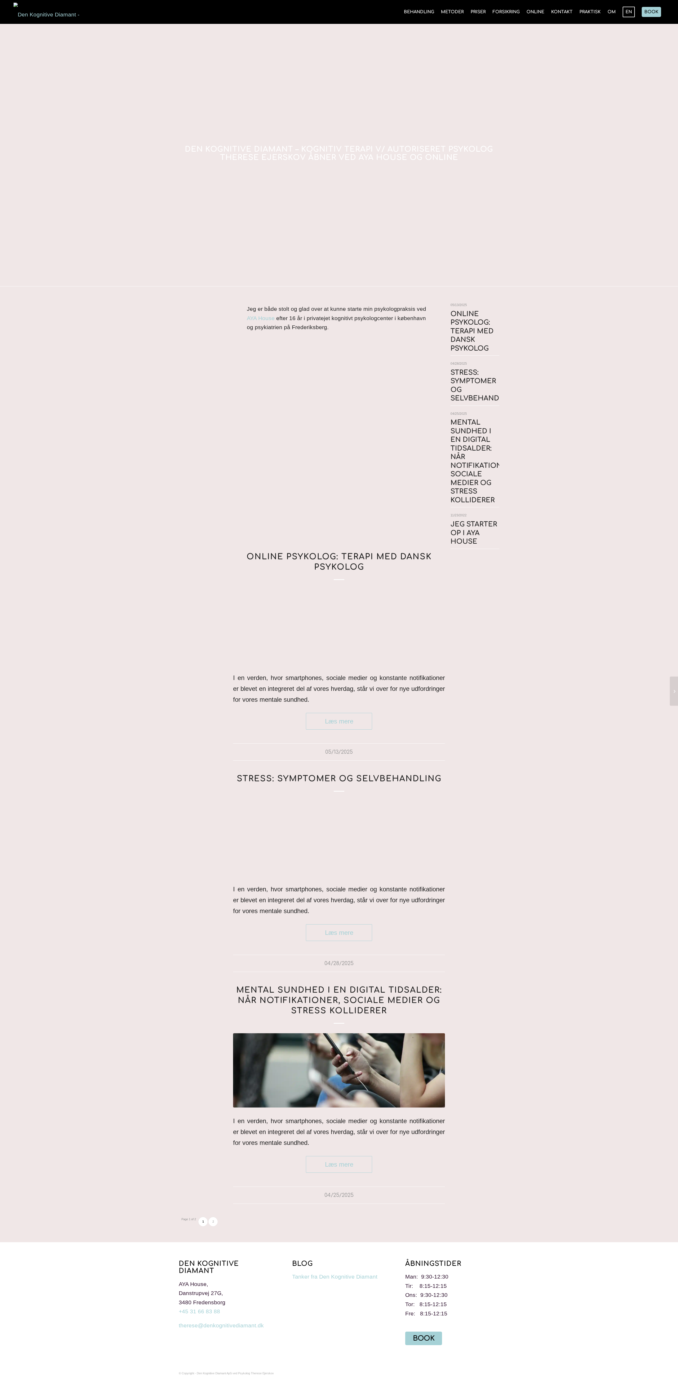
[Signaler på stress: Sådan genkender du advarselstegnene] (339, 838)
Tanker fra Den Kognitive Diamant (334, 1277)
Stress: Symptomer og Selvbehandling (339, 778)
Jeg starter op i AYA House (473, 533)
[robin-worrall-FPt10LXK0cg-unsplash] (339, 1070)
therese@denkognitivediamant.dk (221, 1325)
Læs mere (339, 721)
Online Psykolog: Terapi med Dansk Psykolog (472, 331)
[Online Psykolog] (339, 627)
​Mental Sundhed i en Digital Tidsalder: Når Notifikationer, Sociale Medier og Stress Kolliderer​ (339, 1000)
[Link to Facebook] (495, 1371)
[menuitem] (419, 12)
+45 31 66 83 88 (199, 1311)
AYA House (261, 318)
